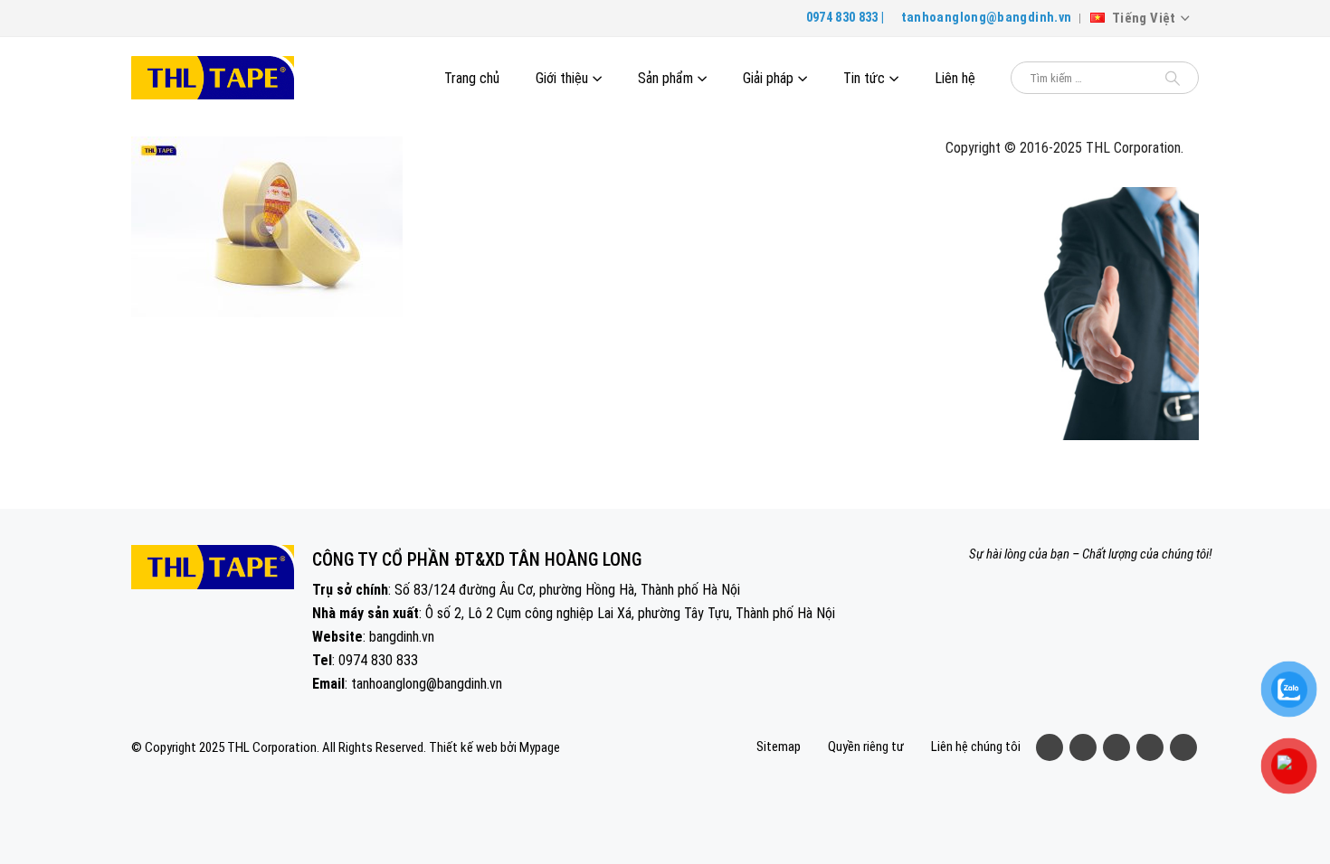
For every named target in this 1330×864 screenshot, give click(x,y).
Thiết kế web (463, 747)
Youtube (1116, 747)
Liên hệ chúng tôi (976, 746)
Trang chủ (471, 78)
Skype (1183, 747)
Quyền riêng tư (866, 746)
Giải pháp (768, 78)
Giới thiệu (562, 78)
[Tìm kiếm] (1172, 77)
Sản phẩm (665, 78)
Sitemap (778, 746)
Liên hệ (955, 78)
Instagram (1150, 747)
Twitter (1083, 747)
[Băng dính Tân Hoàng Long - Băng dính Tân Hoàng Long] (212, 78)
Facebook (1049, 747)
